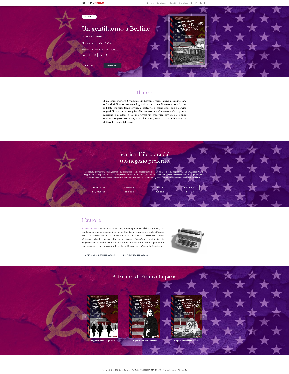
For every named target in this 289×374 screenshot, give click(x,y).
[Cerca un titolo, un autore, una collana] (204, 3)
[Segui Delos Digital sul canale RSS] (201, 3)
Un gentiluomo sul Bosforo (186, 340)
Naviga (150, 3)
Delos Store (99, 188)
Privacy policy (183, 370)
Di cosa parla (92, 66)
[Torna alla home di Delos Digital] (93, 3)
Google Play (191, 188)
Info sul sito (183, 3)
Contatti (173, 3)
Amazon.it (130, 188)
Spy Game (87, 16)
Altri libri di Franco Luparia (100, 255)
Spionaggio (115, 50)
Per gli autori (162, 3)
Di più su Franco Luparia (136, 255)
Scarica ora (113, 66)
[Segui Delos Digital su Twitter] (196, 3)
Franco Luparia (93, 36)
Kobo (160, 188)
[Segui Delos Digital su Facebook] (191, 3)
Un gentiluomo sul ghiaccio (102, 340)
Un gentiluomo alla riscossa (144, 340)
